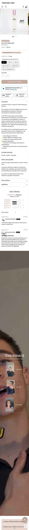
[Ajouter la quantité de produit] (7, 76)
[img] (4, 217)
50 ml (10, 62)
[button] (5, 56)
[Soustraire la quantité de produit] (3, 76)
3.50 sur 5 (19, 195)
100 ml (16, 62)
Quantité (4, 73)
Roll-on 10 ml (6, 66)
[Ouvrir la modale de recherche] (5, 6)
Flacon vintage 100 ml (8, 69)
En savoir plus (13, 89)
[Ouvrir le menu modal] (2, 6)
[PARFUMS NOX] (8, 3)
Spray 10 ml (15, 66)
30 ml (4, 62)
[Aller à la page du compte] (23, 6)
